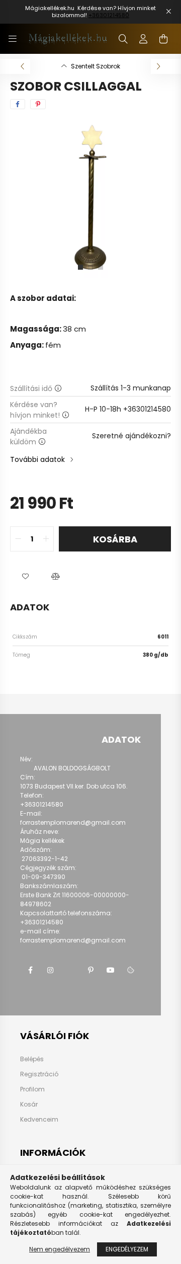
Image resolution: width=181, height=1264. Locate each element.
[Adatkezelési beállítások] (131, 970)
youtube (111, 970)
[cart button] (163, 39)
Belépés (32, 1059)
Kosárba (115, 539)
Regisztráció (39, 1074)
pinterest (90, 970)
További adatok (37, 459)
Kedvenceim (39, 1119)
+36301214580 (108, 15)
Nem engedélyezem (59, 1249)
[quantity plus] (45, 538)
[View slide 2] (90, 267)
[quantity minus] (18, 538)
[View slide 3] (100, 267)
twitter (70, 970)
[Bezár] (168, 11)
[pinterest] (38, 104)
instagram (50, 970)
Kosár (29, 1104)
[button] (25, 577)
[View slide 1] (80, 267)
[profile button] (143, 39)
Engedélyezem (127, 1249)
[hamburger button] (13, 39)
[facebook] (17, 104)
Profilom (32, 1089)
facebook (30, 970)
